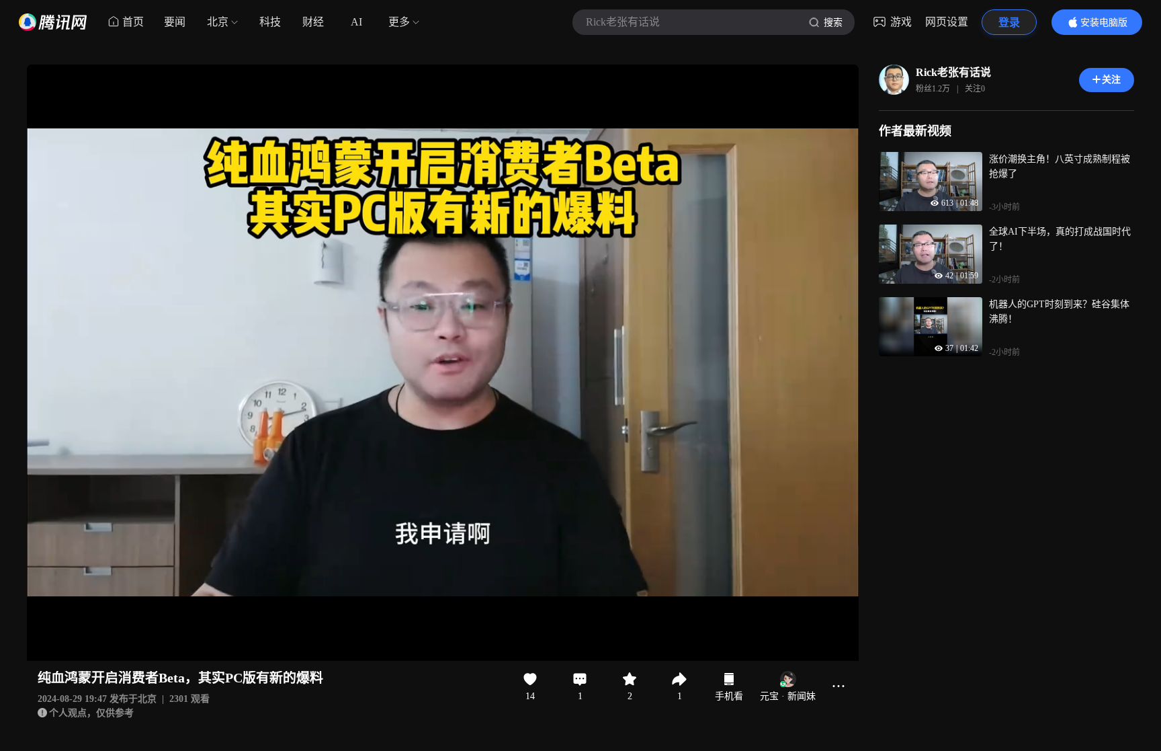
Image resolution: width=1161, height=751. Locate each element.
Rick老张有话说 (953, 72)
